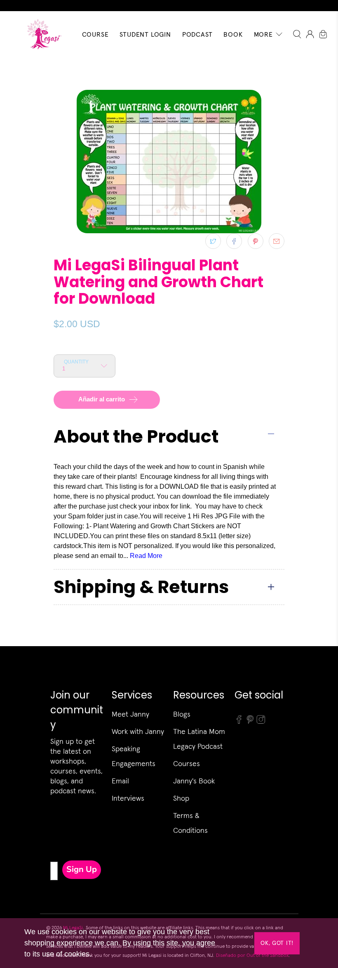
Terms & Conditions (190, 823)
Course (95, 34)
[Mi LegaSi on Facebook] (239, 721)
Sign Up (81, 869)
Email (120, 780)
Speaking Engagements (133, 756)
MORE (263, 34)
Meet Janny (130, 714)
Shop (181, 798)
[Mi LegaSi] (42, 34)
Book (232, 34)
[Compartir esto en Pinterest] (255, 241)
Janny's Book (194, 780)
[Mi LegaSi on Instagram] (260, 721)
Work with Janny (138, 731)
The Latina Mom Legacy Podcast (199, 739)
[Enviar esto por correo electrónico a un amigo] (276, 241)
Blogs (181, 714)
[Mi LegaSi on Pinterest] (250, 721)
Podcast (197, 34)
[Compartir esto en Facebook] (234, 241)
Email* (53, 834)
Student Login (145, 34)
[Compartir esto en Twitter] (213, 241)
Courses (186, 763)
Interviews (128, 798)
